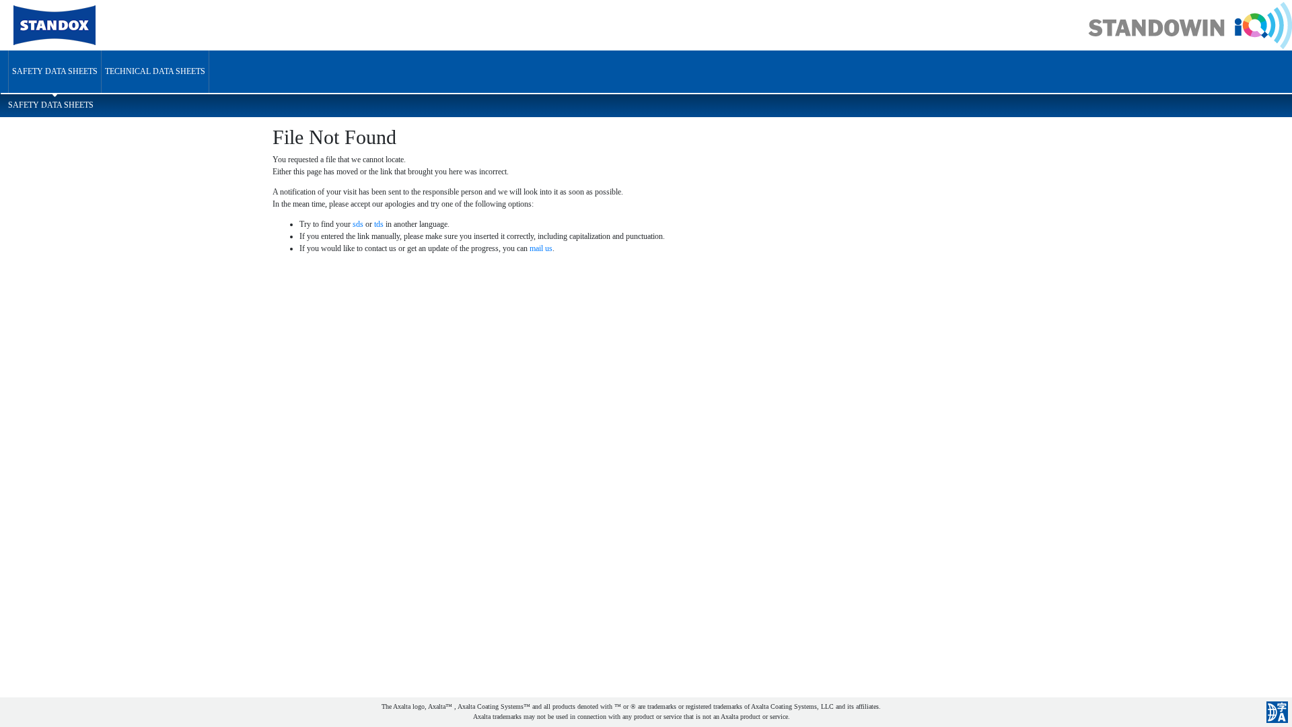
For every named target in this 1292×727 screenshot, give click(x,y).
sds (358, 224)
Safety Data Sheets (55, 71)
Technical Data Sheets (155, 71)
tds (379, 224)
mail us (541, 248)
